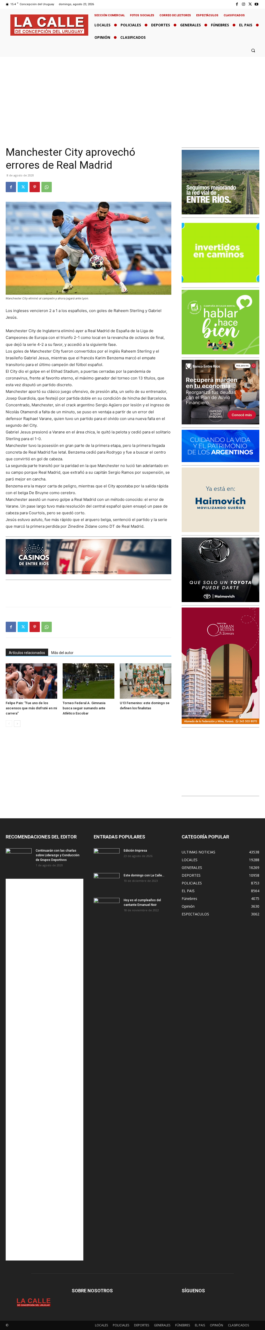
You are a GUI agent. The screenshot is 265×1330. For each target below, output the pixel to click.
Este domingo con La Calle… (144, 875)
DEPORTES (141, 1325)
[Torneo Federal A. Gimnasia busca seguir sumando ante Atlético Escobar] (88, 681)
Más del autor (62, 653)
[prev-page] (9, 723)
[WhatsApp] (46, 187)
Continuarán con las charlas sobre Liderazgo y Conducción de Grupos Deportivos (57, 855)
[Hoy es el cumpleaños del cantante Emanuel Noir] (107, 907)
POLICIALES (121, 1325)
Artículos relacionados (27, 653)
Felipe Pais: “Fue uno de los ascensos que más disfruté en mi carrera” (31, 708)
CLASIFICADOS (238, 1325)
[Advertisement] (132, 95)
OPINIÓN (216, 1325)
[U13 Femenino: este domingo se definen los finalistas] (145, 681)
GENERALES (162, 1325)
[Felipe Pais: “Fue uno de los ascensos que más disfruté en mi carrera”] (31, 681)
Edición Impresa (135, 850)
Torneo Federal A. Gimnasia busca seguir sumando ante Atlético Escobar (84, 708)
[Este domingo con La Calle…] (107, 882)
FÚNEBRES (182, 1325)
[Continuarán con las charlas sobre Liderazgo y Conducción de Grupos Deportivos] (19, 857)
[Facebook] (237, 4)
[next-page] (17, 723)
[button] (253, 50)
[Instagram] (243, 4)
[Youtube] (256, 4)
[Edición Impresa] (107, 857)
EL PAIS (200, 1325)
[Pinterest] (35, 187)
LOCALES (101, 1325)
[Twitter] (250, 4)
